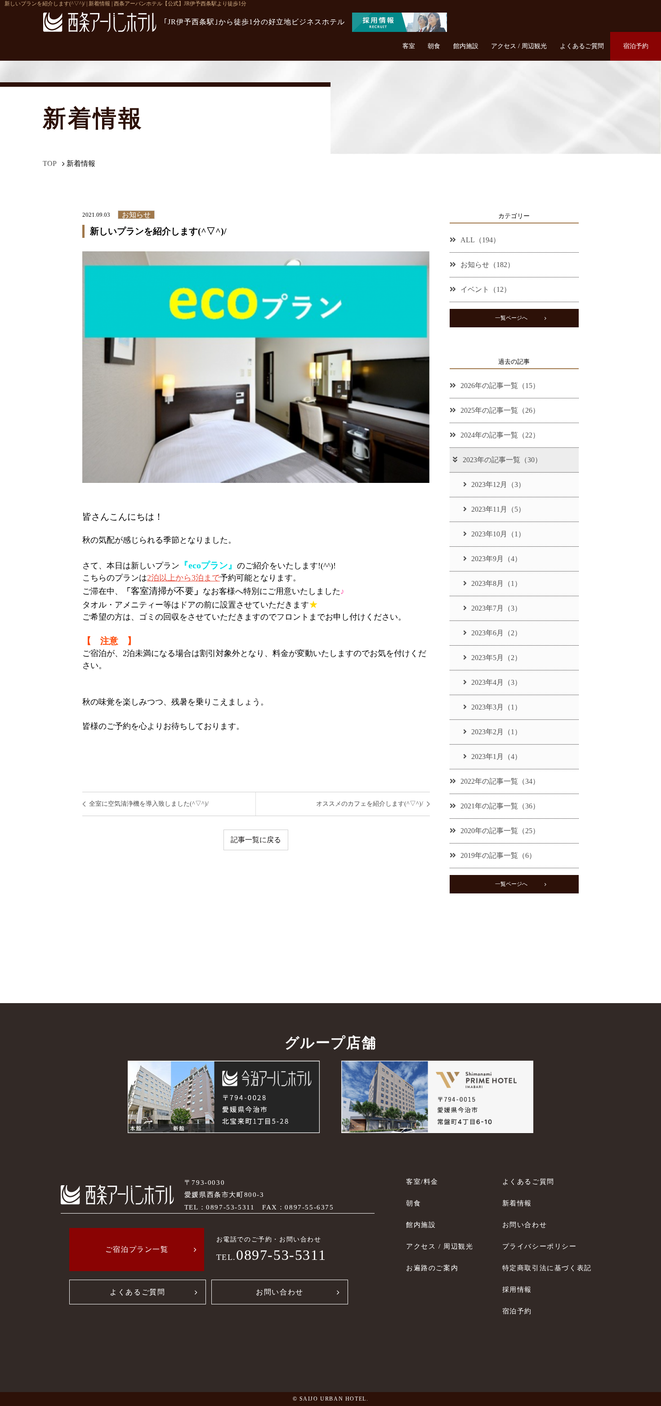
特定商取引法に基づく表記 (547, 1268)
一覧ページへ (511, 318)
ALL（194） (480, 240)
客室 (408, 45)
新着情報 (517, 1203)
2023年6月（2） (496, 633)
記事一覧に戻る (256, 840)
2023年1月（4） (496, 756)
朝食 (434, 45)
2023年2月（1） (496, 732)
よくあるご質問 (582, 45)
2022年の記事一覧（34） (500, 781)
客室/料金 (422, 1181)
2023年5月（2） (496, 657)
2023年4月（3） (496, 682)
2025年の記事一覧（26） (500, 410)
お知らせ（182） (487, 264)
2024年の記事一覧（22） (500, 435)
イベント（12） (485, 289)
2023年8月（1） (496, 583)
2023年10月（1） (498, 534)
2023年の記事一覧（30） (502, 460)
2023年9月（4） (496, 558)
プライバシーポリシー (539, 1246)
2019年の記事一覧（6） (498, 855)
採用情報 (517, 1289)
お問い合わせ (280, 1292)
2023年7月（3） (496, 608)
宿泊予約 (635, 45)
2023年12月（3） (498, 484)
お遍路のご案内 (432, 1268)
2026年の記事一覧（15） (500, 385)
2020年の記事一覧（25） (500, 831)
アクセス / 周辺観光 (519, 45)
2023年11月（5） (498, 509)
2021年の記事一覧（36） (500, 806)
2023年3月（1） (496, 707)
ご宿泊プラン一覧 (137, 1249)
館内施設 (465, 45)
